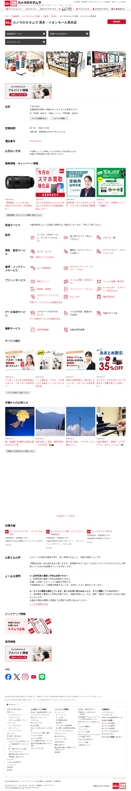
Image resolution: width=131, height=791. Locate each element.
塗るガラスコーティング (39, 717)
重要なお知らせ (59, 745)
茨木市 (54, 16)
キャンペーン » (60, 736)
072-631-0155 (35, 141)
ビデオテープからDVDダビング (18, 741)
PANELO (10, 770)
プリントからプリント (15, 751)
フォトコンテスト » (85, 739)
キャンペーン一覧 (60, 739)
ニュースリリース (27, 781)
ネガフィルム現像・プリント (17, 720)
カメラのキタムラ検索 (31, 16)
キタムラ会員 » (107, 720)
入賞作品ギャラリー (84, 745)
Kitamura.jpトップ (14, 704)
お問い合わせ (93, 2)
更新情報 (57, 752)
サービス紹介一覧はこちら (18, 393)
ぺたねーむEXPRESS (14, 762)
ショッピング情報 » (61, 709)
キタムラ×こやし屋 (37, 748)
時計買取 (59, 723)
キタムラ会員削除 (109, 728)
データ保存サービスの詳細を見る (45, 319)
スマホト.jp (34, 720)
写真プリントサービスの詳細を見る (46, 302)
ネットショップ (59, 712)
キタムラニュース (60, 733)
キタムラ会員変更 (109, 726)
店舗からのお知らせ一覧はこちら (20, 451)
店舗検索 (15, 16)
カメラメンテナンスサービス (40, 715)
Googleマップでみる (65, 516)
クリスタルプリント (14, 715)
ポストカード (11, 733)
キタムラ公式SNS (36, 738)
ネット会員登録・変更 (107, 2)
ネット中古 (59, 717)
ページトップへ (120, 778)
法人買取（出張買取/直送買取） (66, 728)
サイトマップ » (107, 734)
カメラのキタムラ (107, 712)
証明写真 (10, 767)
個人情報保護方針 (12, 781)
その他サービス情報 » (39, 709)
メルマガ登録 (121, 2)
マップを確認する (39, 118)
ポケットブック (13, 728)
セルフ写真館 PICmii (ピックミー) (41, 741)
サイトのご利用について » (112, 737)
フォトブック (11, 723)
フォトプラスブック (14, 725)
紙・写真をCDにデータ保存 (17, 749)
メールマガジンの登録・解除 (40, 733)
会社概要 (77, 2)
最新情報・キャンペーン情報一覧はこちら (24, 215)
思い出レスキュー (12, 739)
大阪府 (45, 16)
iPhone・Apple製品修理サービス (41, 712)
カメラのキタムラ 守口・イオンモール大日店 (26, 532)
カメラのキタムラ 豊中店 (102, 531)
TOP (7, 16)
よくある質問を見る (39, 604)
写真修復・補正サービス (16, 757)
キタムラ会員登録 (109, 723)
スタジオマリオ (37, 723)
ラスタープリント (14, 717)
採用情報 (84, 2)
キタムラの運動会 (84, 726)
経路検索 (116, 22)
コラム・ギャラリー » (86, 709)
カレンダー (10, 759)
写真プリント (11, 712)
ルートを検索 (59, 118)
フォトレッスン (83, 729)
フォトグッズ (11, 765)
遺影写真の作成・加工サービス (18, 754)
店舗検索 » (106, 709)
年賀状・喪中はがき (14, 736)
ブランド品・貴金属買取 (64, 725)
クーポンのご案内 (36, 735)
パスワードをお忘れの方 (111, 731)
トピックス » (59, 742)
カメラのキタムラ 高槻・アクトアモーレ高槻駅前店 (67, 532)
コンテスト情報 (83, 742)
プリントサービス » (14, 709)
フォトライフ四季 (84, 732)
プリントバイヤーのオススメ (63, 731)
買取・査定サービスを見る (42, 257)
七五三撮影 (35, 725)
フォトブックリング (14, 731)
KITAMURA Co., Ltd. (17, 787)
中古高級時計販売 (61, 720)
